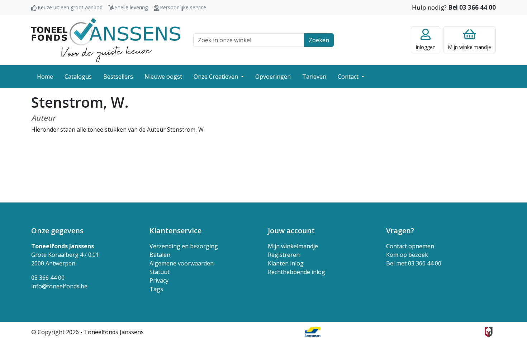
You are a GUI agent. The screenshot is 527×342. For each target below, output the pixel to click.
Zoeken (319, 40)
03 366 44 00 (48, 278)
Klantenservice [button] (175, 230)
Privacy (158, 280)
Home (45, 76)
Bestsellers (118, 76)
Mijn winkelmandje (293, 246)
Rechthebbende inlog (296, 272)
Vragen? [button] (400, 230)
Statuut (159, 272)
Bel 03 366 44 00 (472, 7)
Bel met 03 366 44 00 (413, 263)
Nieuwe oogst (163, 76)
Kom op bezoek (407, 255)
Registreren (284, 255)
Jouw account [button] (291, 230)
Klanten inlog (286, 263)
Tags (156, 289)
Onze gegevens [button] (57, 230)
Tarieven (314, 76)
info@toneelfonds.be (59, 286)
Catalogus (78, 76)
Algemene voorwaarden (181, 263)
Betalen (159, 255)
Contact (349, 76)
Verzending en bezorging (183, 246)
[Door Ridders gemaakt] (488, 332)
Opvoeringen (273, 76)
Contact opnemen (410, 246)
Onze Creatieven (216, 76)
